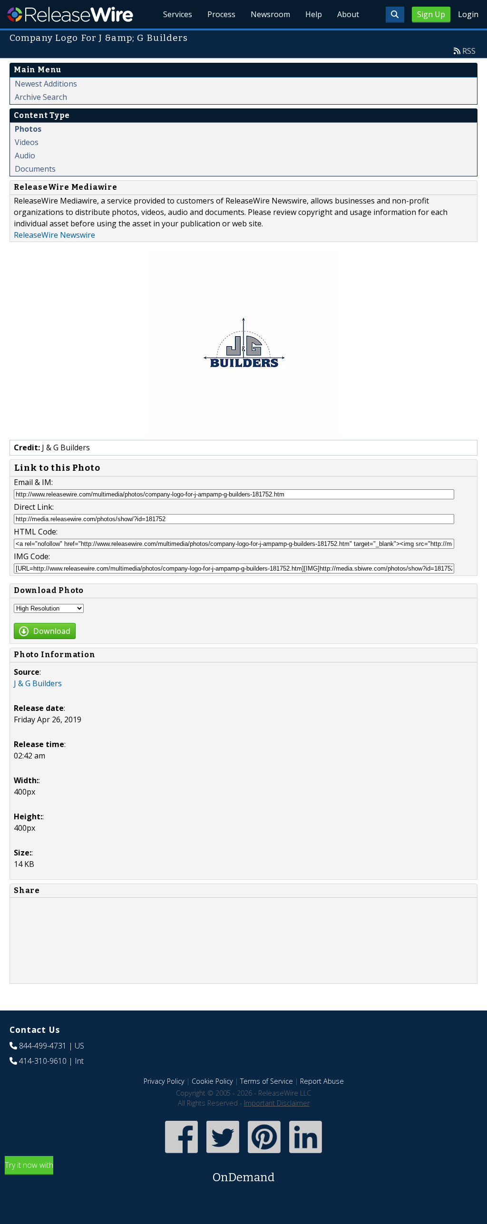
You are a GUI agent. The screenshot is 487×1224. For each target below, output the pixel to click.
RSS (469, 51)
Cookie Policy (212, 1081)
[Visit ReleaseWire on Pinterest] (264, 1154)
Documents (35, 169)
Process (221, 14)
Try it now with (139, 1172)
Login (468, 14)
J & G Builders (38, 683)
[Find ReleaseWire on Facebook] (181, 1154)
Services (177, 14)
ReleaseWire (70, 14)
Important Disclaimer (277, 1102)
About (348, 14)
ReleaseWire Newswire (54, 235)
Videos (27, 142)
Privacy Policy (164, 1081)
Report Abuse (322, 1081)
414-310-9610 (43, 1061)
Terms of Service (266, 1081)
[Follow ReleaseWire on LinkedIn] (305, 1154)
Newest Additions (46, 83)
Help (313, 14)
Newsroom (270, 14)
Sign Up (431, 14)
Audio (25, 155)
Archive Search (41, 97)
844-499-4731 (43, 1045)
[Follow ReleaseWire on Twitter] (223, 1154)
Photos (28, 129)
